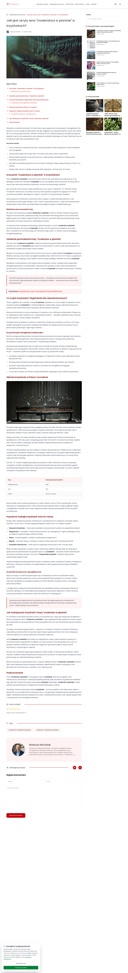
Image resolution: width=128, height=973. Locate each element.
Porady (88, 4)
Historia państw (79, 4)
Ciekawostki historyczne (57, 4)
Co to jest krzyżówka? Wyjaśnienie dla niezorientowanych (29, 100)
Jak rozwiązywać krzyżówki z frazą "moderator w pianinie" (29, 118)
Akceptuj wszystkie (21, 968)
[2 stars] (10, 709)
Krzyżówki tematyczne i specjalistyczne (23, 114)
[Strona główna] (7, 14)
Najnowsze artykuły (42, 4)
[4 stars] (16, 709)
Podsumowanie (14, 122)
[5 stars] (18, 709)
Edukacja (93, 4)
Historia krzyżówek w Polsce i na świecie (23, 107)
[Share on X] (80, 767)
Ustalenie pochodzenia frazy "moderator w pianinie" (27, 96)
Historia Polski (69, 4)
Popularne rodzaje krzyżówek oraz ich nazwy (24, 111)
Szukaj (88, 15)
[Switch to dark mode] (120, 4)
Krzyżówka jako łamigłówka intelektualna (24, 103)
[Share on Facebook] (74, 767)
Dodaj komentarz (16, 815)
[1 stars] (7, 709)
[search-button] (115, 4)
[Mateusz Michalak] (7, 31)
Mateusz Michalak (15, 31)
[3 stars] (13, 709)
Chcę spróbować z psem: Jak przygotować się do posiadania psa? (40, 291)
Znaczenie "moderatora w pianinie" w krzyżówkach (26, 88)
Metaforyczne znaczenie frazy (20, 91)
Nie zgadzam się (21, 963)
